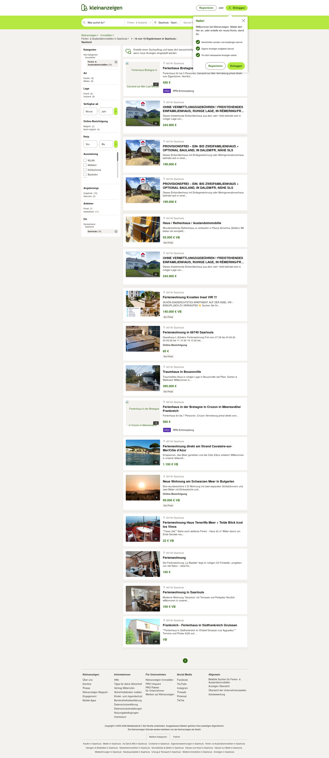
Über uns (88, 679)
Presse (86, 688)
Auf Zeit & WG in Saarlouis (135, 743)
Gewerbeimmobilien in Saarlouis (134, 747)
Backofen (93, 174)
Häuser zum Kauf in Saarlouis (199, 747)
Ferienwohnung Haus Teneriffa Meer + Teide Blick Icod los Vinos (203, 524)
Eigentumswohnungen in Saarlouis (187, 743)
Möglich (87, 126)
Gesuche (87, 196)
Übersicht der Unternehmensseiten (227, 690)
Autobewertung (217, 694)
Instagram (182, 688)
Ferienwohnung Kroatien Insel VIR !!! (190, 297)
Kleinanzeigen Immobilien (159, 679)
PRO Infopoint (153, 684)
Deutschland (89, 224)
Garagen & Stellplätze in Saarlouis (102, 747)
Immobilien (90, 57)
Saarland (89, 226)
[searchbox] (105, 22)
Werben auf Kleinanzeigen (160, 694)
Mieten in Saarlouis (112, 743)
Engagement (89, 696)
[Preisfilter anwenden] (116, 144)
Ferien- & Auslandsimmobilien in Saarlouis (225, 743)
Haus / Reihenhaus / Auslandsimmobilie (192, 223)
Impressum (120, 716)
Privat (86, 208)
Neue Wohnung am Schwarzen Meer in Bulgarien (198, 481)
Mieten (86, 81)
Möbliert (92, 165)
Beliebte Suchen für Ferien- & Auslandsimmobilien (225, 681)
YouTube (182, 684)
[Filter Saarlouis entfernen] (116, 231)
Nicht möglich (89, 129)
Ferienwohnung (174, 558)
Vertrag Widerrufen (124, 688)
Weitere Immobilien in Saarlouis (197, 751)
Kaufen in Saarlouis (92, 743)
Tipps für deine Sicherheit (128, 684)
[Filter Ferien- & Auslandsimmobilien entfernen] (116, 62)
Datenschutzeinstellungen (128, 708)
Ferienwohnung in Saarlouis (183, 592)
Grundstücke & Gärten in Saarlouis (167, 747)
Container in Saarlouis (159, 743)
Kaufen (86, 78)
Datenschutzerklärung (126, 704)
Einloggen (236, 66)
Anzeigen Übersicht (219, 686)
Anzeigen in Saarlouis (224, 751)
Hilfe (116, 679)
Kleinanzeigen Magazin (95, 692)
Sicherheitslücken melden (128, 692)
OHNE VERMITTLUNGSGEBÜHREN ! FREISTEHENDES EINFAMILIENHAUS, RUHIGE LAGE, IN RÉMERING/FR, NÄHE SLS (203, 109)
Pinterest (182, 696)
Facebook (182, 679)
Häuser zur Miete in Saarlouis (228, 747)
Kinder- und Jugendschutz (128, 696)
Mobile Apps (89, 700)
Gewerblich (88, 211)
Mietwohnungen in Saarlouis (108, 751)
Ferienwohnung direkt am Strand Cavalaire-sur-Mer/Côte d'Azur (197, 448)
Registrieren (215, 66)
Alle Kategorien (90, 54)
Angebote (88, 193)
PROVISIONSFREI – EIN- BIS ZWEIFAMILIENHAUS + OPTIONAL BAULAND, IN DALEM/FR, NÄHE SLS (201, 148)
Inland (86, 93)
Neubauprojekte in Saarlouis (136, 751)
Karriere (87, 684)
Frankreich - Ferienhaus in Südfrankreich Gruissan (200, 625)
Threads (181, 692)
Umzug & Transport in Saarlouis (166, 751)
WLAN (91, 160)
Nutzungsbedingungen (126, 712)
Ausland (87, 96)
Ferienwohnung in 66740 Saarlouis (188, 332)
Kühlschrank (94, 170)
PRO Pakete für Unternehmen (155, 689)
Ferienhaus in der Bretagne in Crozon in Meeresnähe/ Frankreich (202, 409)
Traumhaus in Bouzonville (182, 372)
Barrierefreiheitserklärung (128, 700)
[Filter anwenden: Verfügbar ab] (116, 111)
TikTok (180, 700)
